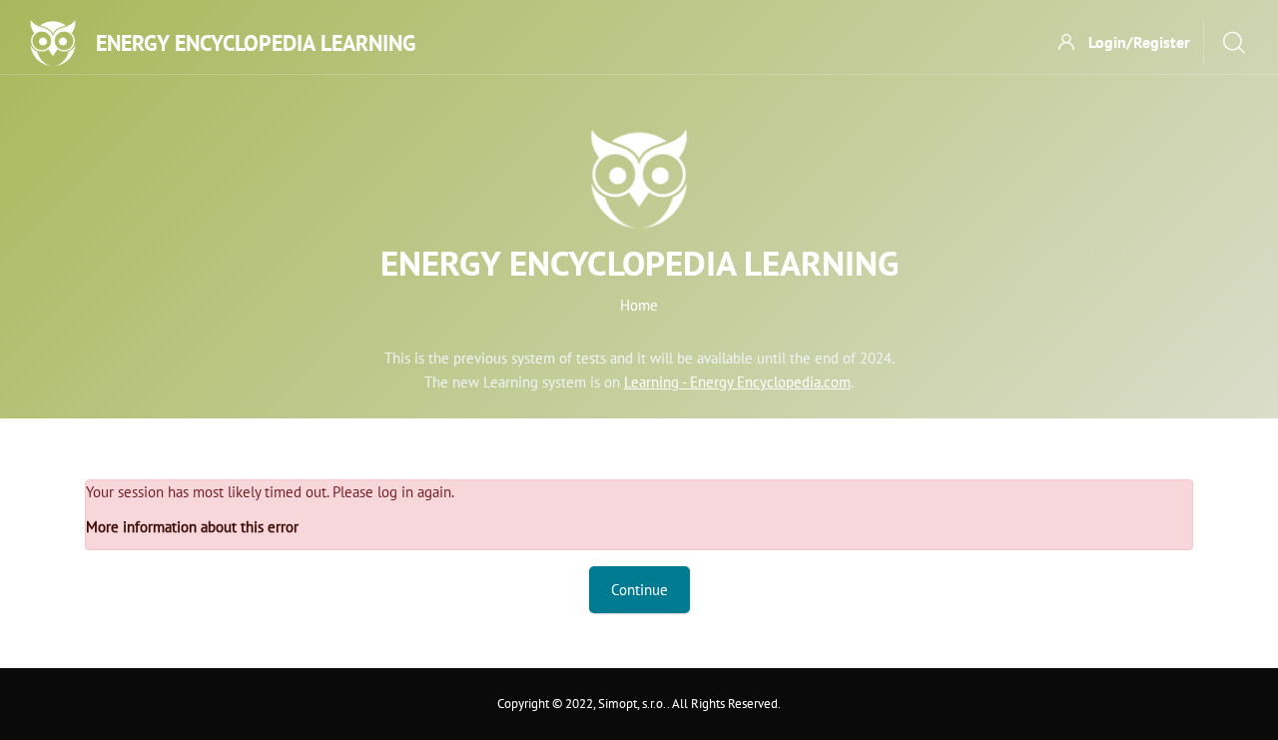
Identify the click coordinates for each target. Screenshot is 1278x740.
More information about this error (192, 526)
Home (639, 305)
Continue (639, 589)
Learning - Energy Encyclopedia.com (737, 381)
